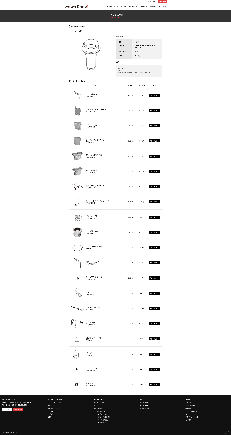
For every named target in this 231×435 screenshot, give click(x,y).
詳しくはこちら (154, 95)
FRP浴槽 (50, 411)
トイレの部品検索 (191, 411)
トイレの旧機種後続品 (101, 420)
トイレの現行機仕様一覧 (102, 417)
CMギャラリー (144, 408)
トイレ (50, 405)
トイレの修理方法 (99, 411)
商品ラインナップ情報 (55, 399)
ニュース (188, 414)
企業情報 (144, 6)
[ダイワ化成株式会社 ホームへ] (76, 6)
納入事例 (123, 6)
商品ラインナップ (112, 6)
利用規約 (188, 420)
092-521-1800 (9, 405)
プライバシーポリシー (192, 417)
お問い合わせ (162, 1)
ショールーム (189, 403)
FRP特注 (50, 414)
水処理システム (53, 408)
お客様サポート (134, 6)
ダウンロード (162, 6)
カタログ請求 (152, 1)
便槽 (49, 417)
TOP (227, 432)
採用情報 (152, 6)
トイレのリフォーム (100, 414)
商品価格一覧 (98, 408)
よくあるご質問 (99, 403)
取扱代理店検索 (190, 405)
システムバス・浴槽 (54, 403)
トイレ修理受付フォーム (102, 423)
